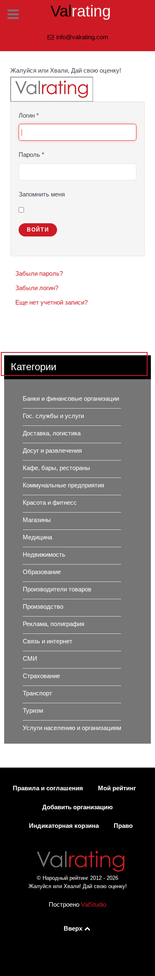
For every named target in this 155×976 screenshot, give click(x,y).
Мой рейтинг (117, 788)
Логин (29, 115)
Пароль (31, 154)
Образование (42, 572)
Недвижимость (44, 554)
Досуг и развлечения (52, 450)
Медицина (37, 537)
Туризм (33, 710)
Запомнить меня (42, 194)
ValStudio (93, 904)
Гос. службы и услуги (53, 416)
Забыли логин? (36, 288)
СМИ (30, 658)
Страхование (41, 676)
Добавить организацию (77, 807)
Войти (38, 230)
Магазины (37, 520)
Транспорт (37, 693)
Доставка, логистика (52, 433)
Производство (43, 606)
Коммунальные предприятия (63, 485)
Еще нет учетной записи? (51, 302)
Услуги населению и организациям (72, 728)
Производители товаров (57, 589)
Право (123, 825)
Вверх (74, 928)
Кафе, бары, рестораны (56, 468)
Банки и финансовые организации (71, 398)
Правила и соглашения (48, 788)
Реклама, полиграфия (53, 624)
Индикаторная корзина (64, 825)
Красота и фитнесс (50, 502)
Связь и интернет (47, 641)
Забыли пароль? (39, 273)
